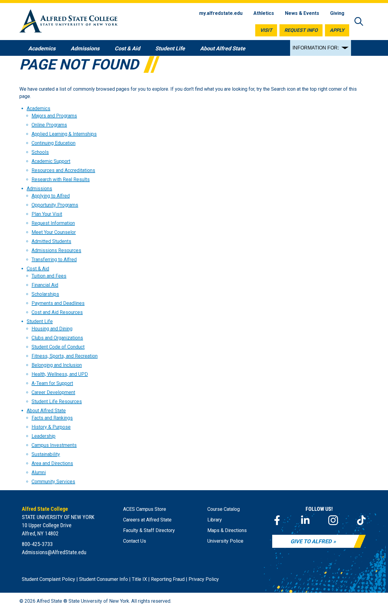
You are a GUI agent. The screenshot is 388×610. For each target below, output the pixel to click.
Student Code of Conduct (58, 347)
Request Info (301, 30)
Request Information (53, 223)
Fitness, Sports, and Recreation (65, 356)
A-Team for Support (52, 383)
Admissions (39, 188)
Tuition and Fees (49, 276)
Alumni (39, 472)
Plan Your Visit (47, 214)
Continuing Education (53, 143)
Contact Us (134, 541)
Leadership (43, 436)
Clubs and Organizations (57, 338)
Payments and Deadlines (58, 303)
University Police (225, 541)
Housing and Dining (52, 329)
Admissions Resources (56, 250)
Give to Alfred (311, 541)
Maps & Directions (227, 530)
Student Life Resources (57, 401)
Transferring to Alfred (54, 259)
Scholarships (45, 294)
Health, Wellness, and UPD (60, 374)
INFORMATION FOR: (316, 47)
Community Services (53, 481)
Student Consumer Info (103, 579)
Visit (266, 30)
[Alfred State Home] (68, 22)
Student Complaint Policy (48, 579)
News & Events (302, 13)
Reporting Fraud (168, 579)
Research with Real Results (61, 179)
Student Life (40, 321)
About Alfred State (46, 410)
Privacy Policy (204, 579)
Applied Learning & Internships (64, 134)
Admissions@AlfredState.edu (54, 552)
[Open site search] (359, 22)
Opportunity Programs (55, 205)
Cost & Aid (38, 268)
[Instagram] (333, 520)
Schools (40, 152)
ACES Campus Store (144, 509)
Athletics (263, 13)
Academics (38, 108)
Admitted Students (51, 241)
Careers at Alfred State (147, 520)
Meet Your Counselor (54, 232)
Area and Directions (52, 463)
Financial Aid (45, 285)
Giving (337, 13)
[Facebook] (277, 520)
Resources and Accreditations (63, 170)
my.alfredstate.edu (220, 13)
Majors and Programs (54, 116)
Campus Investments (54, 445)
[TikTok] (361, 520)
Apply (337, 30)
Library (214, 520)
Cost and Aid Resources (57, 312)
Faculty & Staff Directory (149, 530)
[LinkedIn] (305, 520)
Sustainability (46, 454)
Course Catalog (223, 509)
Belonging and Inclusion (57, 365)
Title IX (139, 579)
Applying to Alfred (51, 196)
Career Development (53, 392)
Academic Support (51, 161)
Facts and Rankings (52, 418)
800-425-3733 (37, 544)
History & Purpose (51, 427)
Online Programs (49, 125)
